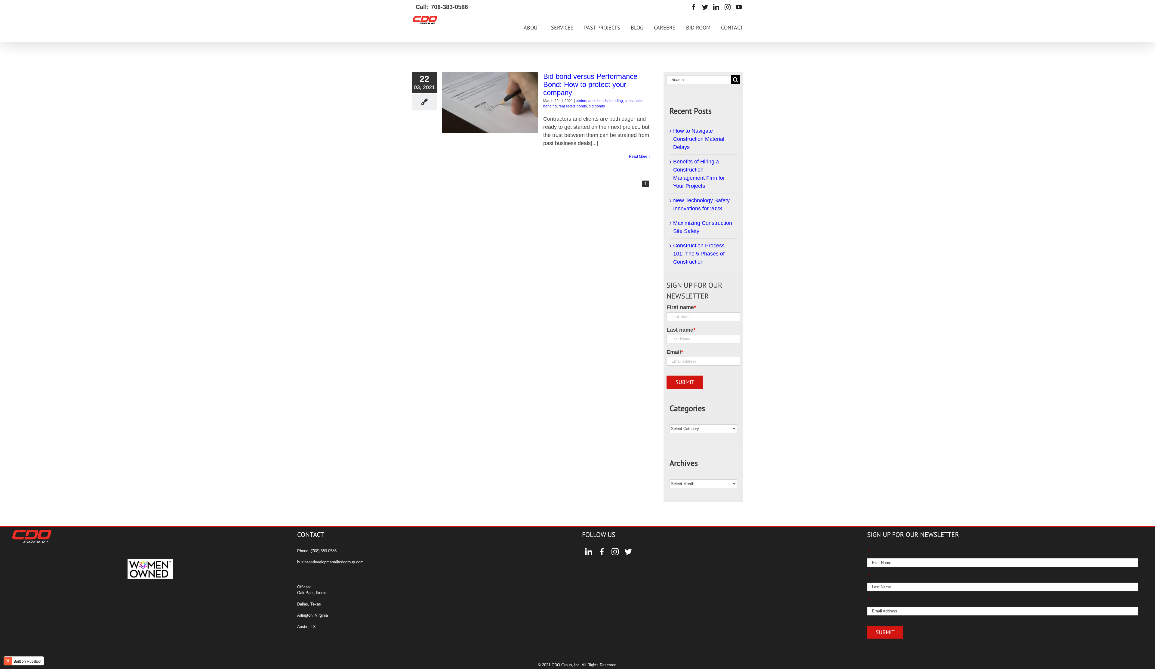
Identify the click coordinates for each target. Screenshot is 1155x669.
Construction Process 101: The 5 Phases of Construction (699, 254)
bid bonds (597, 106)
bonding (616, 101)
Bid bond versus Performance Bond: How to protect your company (590, 84)
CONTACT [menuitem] (732, 27)
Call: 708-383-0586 (440, 7)
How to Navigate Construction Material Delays (698, 139)
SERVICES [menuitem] (562, 27)
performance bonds (592, 101)
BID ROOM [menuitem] (698, 27)
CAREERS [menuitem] (665, 27)
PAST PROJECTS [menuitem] (602, 27)
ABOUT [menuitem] (532, 27)
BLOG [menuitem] (637, 27)
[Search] (735, 79)
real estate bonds (573, 106)
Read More (638, 156)
